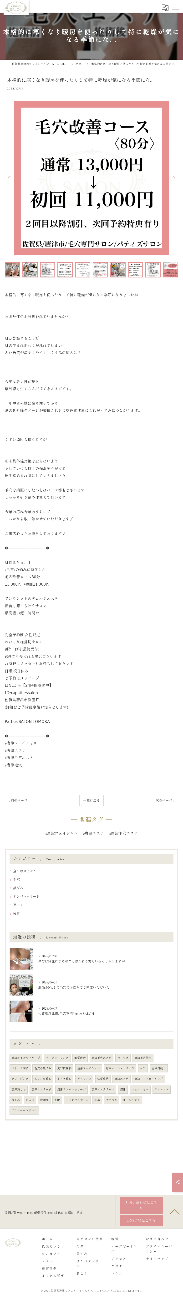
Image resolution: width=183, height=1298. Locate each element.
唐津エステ (121, 1079)
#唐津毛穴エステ (123, 833)
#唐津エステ (93, 833)
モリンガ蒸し (42, 1079)
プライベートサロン (24, 1110)
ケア (143, 1068)
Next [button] (173, 178)
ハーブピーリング (57, 1058)
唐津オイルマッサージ (25, 1058)
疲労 (16, 914)
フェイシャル (140, 1089)
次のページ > (165, 801)
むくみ (15, 1100)
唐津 (123, 1089)
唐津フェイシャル (88, 1068)
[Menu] (175, 7)
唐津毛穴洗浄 (143, 1058)
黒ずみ (18, 888)
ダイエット (161, 1089)
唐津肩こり (18, 1089)
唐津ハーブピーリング (148, 1079)
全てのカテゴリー (26, 871)
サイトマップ (157, 1259)
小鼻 (97, 1100)
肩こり (18, 905)
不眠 (57, 1100)
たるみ (30, 1100)
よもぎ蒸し (64, 1079)
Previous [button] (9, 178)
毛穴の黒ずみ (42, 1068)
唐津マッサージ (41, 1089)
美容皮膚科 (64, 1068)
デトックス (84, 1079)
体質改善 (103, 1079)
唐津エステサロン (103, 1089)
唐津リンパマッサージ (71, 1089)
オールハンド (131, 1100)
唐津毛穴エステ (102, 1058)
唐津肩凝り (159, 1068)
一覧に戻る (91, 801)
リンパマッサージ (26, 897)
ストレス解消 (20, 1068)
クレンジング (20, 1079)
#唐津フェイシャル (61, 833)
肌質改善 (80, 1058)
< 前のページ (18, 801)
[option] (91, 178)
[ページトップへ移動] (174, 1211)
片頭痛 (44, 1100)
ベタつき (123, 1058)
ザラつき (111, 1100)
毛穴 (16, 880)
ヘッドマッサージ (77, 1100)
